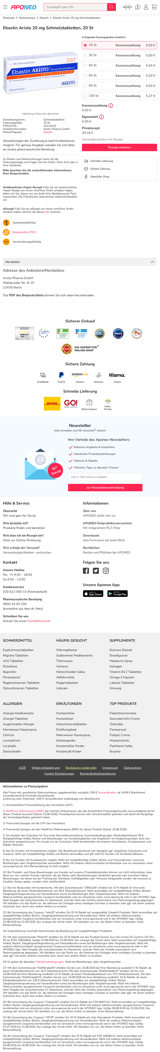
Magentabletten (67, 683)
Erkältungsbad (66, 729)
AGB (22, 768)
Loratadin (9, 746)
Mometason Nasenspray (20, 729)
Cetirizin (8, 735)
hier (47, 212)
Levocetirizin (11, 740)
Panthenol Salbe (121, 746)
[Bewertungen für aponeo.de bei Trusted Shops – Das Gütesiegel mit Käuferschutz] (24, 333)
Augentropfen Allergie (18, 724)
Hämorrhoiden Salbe (70, 672)
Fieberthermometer (123, 713)
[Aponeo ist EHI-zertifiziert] (44, 333)
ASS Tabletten (13, 661)
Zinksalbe (116, 724)
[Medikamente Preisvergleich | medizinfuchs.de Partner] (136, 333)
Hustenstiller (65, 713)
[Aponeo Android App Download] (117, 593)
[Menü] (5, 7)
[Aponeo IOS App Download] (93, 593)
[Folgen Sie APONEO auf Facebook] (86, 570)
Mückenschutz (119, 740)
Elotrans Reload (121, 650)
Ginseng (115, 688)
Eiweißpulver (119, 655)
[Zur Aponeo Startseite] (23, 6)
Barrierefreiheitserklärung (98, 774)
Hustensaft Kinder (68, 751)
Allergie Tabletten (15, 719)
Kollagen (116, 666)
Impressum (110, 768)
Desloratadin (12, 751)
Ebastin (48, 132)
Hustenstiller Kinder (70, 746)
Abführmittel (65, 677)
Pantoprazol (118, 729)
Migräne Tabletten (15, 655)
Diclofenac (10, 666)
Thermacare (64, 661)
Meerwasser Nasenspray (73, 735)
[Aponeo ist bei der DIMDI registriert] (62, 333)
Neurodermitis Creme (125, 719)
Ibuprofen (9, 672)
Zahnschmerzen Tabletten (21, 688)
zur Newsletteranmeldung (105, 487)
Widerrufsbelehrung (46, 768)
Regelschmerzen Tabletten (21, 683)
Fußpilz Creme (120, 735)
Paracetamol (11, 677)
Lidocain (62, 688)
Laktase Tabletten (122, 683)
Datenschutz (132, 768)
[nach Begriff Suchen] (111, 7)
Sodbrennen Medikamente (74, 655)
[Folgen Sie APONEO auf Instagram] (106, 570)
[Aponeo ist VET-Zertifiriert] (81, 333)
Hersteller (12, 262)
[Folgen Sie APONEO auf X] (96, 570)
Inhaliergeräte (65, 740)
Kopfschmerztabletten (18, 650)
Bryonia (115, 751)
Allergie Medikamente (18, 713)
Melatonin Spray (121, 661)
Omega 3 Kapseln (122, 677)
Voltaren (62, 666)
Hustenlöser (64, 719)
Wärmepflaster (66, 650)
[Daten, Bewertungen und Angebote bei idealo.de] (118, 333)
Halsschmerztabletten (71, 724)
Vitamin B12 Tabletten (125, 672)
